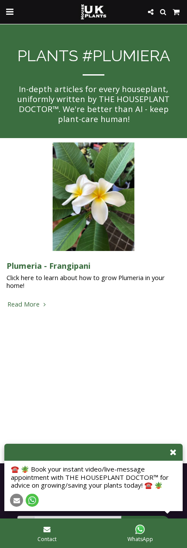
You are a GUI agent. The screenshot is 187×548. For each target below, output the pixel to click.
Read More (24, 304)
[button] (9, 11)
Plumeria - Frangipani (48, 265)
